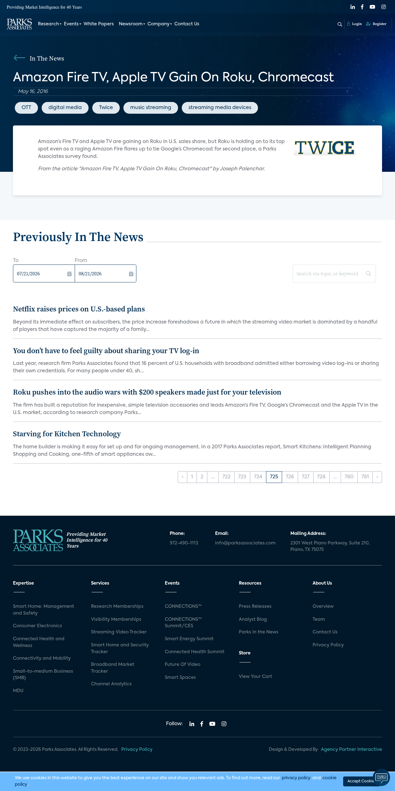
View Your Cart (255, 677)
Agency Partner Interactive (351, 749)
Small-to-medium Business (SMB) (43, 674)
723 (242, 477)
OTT (26, 107)
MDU (18, 691)
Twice (106, 107)
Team (319, 619)
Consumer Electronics (37, 626)
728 (321, 477)
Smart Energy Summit (189, 639)
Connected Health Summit (194, 652)
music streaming (150, 107)
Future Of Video (182, 664)
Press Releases (255, 606)
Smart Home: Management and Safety (43, 609)
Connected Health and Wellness (38, 642)
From (81, 260)
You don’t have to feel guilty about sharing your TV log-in (106, 350)
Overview (323, 606)
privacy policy (296, 778)
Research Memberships (117, 606)
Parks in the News (258, 632)
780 (349, 477)
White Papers (99, 24)
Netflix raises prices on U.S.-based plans (79, 309)
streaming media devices (220, 107)
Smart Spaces (180, 677)
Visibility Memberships (116, 619)
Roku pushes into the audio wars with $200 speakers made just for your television (147, 392)
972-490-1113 (184, 543)
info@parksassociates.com (245, 543)
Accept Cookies (361, 781)
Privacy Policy (328, 645)
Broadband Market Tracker (112, 668)
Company (158, 24)
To (16, 260)
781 (365, 477)
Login (356, 23)
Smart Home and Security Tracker (120, 648)
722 (226, 477)
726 (290, 477)
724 (258, 477)
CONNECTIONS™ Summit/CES (183, 622)
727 (306, 477)
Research (48, 24)
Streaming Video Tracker (119, 632)
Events (71, 24)
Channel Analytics (111, 684)
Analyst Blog (253, 619)
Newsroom (131, 24)
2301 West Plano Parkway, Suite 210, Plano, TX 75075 (330, 546)
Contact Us (186, 24)
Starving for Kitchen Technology (67, 434)
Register (379, 23)
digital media (65, 107)
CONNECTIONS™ (183, 606)
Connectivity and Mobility (42, 658)
